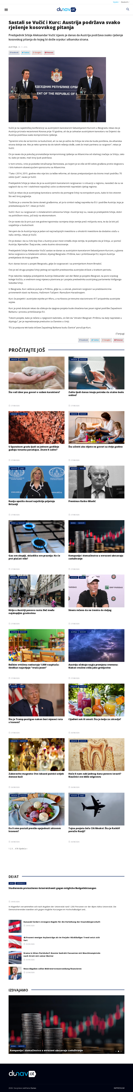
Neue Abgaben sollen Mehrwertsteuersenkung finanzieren (53, 968)
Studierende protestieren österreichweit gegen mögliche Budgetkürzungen (52, 888)
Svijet (22, 468)
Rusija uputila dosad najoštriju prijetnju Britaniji (32, 503)
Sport (82, 577)
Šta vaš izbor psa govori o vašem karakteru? (34, 392)
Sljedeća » (23, 848)
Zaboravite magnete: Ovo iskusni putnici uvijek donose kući (36, 775)
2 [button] (118, 1051)
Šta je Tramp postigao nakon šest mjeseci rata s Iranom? (36, 721)
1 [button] (116, 1051)
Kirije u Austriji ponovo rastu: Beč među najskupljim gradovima (31, 612)
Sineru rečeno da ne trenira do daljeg (89, 610)
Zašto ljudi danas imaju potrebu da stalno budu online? (96, 394)
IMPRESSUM (119, 1088)
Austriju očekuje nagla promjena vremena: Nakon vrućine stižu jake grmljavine (93, 666)
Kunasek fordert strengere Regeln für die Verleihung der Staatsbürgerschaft (62, 922)
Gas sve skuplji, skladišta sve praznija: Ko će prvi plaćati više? (34, 557)
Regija (82, 468)
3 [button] (121, 1051)
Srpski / (116, 2)
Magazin (14, 359)
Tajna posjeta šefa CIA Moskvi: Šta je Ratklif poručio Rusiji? (94, 830)
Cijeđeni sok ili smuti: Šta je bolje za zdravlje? (94, 719)
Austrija (13, 47)
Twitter (26, 52)
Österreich (21, 883)
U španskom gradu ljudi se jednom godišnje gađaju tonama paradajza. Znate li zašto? (34, 448)
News (12, 883)
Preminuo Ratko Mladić (82, 501)
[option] (66, 1024)
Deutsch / (125, 2)
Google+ (37, 52)
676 (16, 848)
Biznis (13, 523)
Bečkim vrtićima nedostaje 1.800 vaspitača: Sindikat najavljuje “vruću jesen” (34, 666)
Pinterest (49, 52)
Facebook (14, 52)
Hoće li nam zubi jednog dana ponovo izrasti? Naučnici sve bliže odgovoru (94, 775)
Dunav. (33, 1088)
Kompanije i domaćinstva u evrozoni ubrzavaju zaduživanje (95, 557)
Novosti (23, 359)
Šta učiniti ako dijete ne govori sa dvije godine (95, 446)
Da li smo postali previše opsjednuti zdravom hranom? (35, 830)
